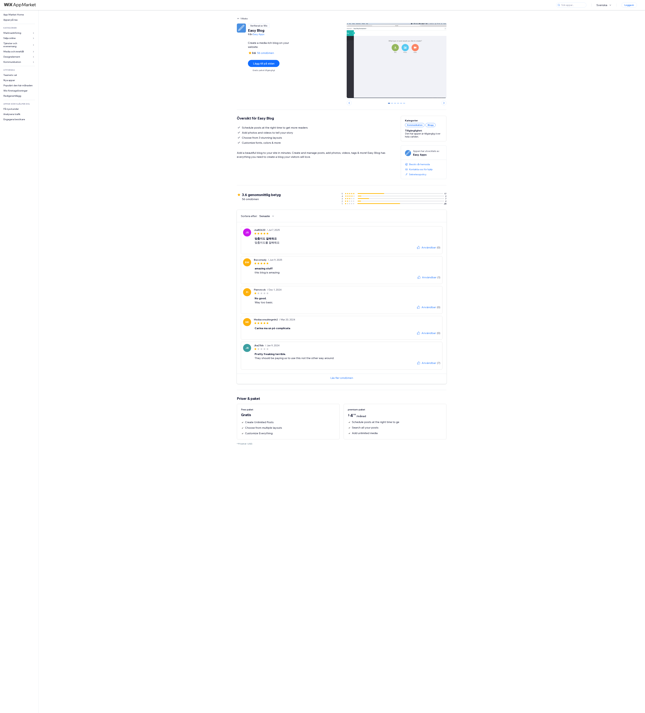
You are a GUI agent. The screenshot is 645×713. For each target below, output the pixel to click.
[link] (19, 14)
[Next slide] (443, 102)
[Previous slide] (349, 102)
